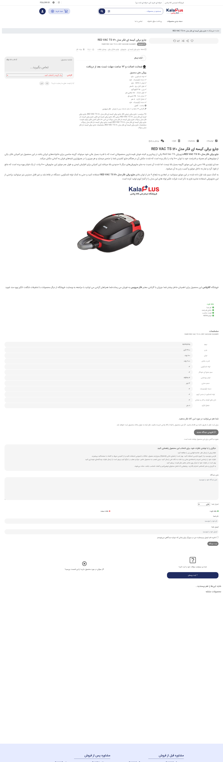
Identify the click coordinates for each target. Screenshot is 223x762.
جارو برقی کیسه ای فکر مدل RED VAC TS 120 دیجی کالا (112, 115)
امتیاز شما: (214, 504)
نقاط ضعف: (104, 511)
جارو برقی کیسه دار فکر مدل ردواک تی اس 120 (117, 119)
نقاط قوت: (213, 511)
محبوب (192, 41)
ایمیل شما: (214, 527)
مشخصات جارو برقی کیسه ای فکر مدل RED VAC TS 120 (125, 125)
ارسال (187, 41)
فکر (77, 49)
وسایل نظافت (101, 49)
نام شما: (215, 516)
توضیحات (210, 140)
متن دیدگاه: (214, 474)
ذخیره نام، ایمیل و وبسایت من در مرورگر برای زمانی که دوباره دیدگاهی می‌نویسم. (186, 537)
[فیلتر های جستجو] (109, 11)
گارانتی (69, 75)
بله (47, 83)
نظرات (174, 140)
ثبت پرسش (192, 575)
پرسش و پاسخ (154, 140)
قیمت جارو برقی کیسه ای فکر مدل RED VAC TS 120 (113, 121)
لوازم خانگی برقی (113, 49)
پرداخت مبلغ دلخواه (155, 21)
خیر (42, 83)
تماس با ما (138, 21)
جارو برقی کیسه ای (134, 49)
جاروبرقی (123, 49)
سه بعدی (174, 41)
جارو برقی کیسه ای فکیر (103, 116)
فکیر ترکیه (88, 119)
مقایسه (183, 41)
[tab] (212, 140)
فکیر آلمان (96, 119)
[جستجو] (102, 11)
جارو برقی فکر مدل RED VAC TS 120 (201, 154)
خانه (217, 30)
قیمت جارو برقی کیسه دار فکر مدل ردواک (96, 122)
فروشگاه (211, 30)
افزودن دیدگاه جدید (205, 432)
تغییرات (178, 41)
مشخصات (192, 140)
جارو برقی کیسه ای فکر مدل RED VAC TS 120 (104, 114)
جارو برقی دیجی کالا (129, 114)
